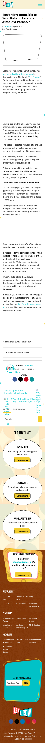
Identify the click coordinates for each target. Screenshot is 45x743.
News (17, 371)
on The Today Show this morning (18, 73)
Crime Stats (21, 618)
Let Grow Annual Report (22, 626)
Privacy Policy (29, 729)
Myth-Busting (34, 624)
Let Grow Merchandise (34, 604)
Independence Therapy (8, 619)
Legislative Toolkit (7, 626)
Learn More (22, 460)
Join (26, 683)
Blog (31, 596)
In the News (21, 603)
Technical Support (6, 598)
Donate (6, 603)
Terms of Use (15, 729)
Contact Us (23, 575)
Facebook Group (33, 619)
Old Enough (34, 77)
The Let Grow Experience (8, 641)
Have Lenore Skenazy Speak (8, 649)
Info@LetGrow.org (21, 561)
